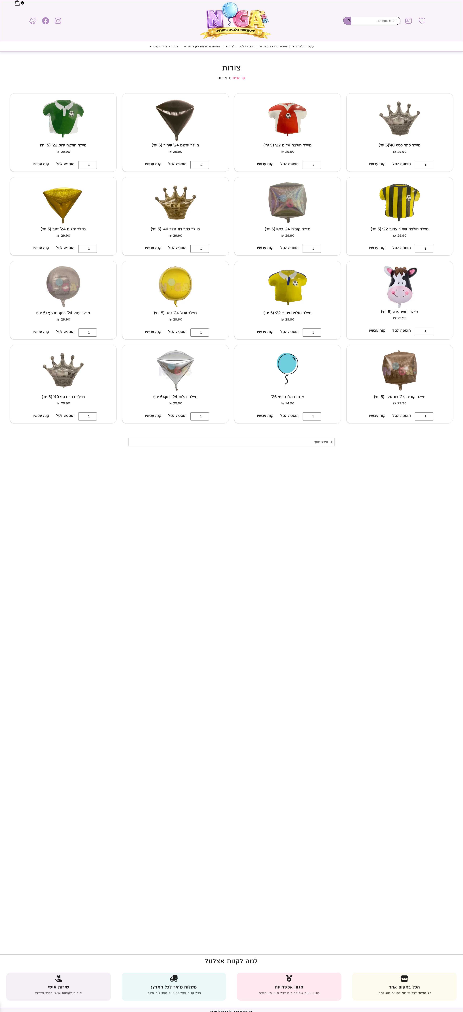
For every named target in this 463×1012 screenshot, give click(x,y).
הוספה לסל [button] (401, 164)
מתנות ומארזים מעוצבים (204, 46)
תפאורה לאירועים (275, 46)
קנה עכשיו (377, 164)
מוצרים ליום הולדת (241, 46)
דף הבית (239, 78)
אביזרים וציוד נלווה (166, 46)
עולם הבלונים (305, 46)
